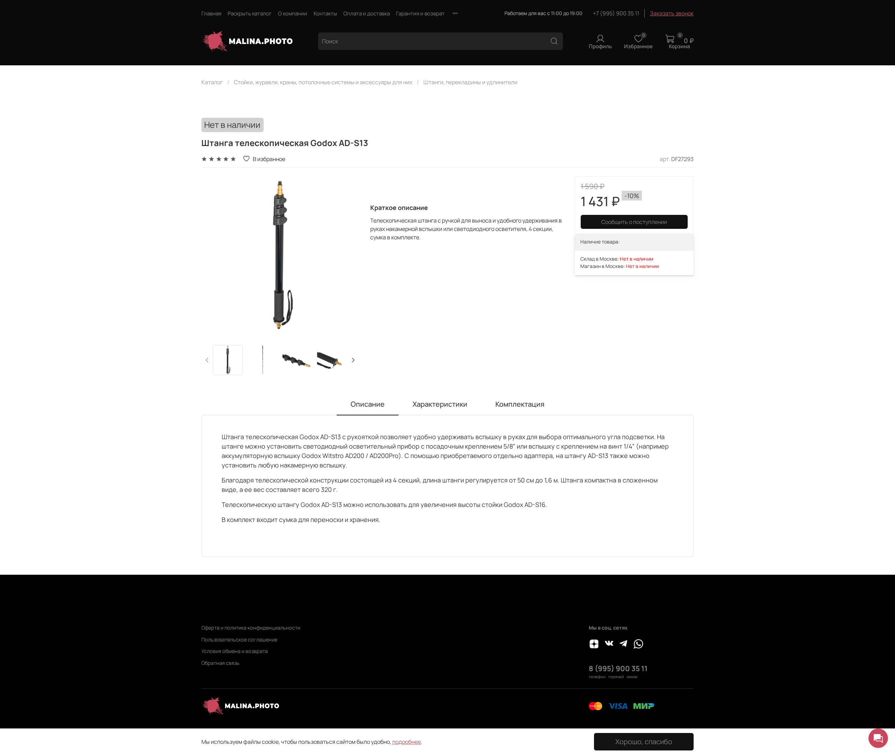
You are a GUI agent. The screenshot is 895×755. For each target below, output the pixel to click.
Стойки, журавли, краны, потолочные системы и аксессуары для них (323, 82)
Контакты (325, 13)
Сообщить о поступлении (634, 222)
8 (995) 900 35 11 (618, 668)
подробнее (406, 742)
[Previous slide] (212, 255)
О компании (292, 13)
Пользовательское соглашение (239, 639)
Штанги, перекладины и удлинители (470, 82)
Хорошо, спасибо (643, 741)
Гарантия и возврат (420, 13)
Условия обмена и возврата (234, 651)
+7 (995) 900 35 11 (616, 13)
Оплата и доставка (366, 13)
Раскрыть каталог (250, 13)
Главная (211, 13)
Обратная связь (220, 663)
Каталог (212, 82)
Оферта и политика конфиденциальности (250, 627)
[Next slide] (347, 255)
